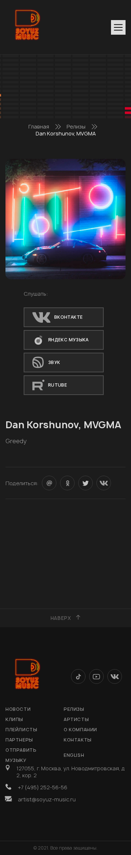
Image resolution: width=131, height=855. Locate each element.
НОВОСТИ (18, 709)
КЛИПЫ (14, 719)
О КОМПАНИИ (80, 729)
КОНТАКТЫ (78, 740)
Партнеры (19, 740)
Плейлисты (21, 729)
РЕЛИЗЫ (74, 709)
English (74, 755)
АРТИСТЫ (76, 719)
